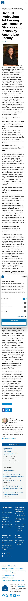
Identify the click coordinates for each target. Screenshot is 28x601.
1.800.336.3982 (21, 586)
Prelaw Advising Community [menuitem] (9, 462)
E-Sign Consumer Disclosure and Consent (13, 580)
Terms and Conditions (8, 568)
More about (9, 438)
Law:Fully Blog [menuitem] (7, 451)
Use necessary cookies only (14, 324)
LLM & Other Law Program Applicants (20, 509)
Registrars (6, 553)
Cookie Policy (23, 294)
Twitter (6, 410)
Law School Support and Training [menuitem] (11, 460)
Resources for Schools (14, 444)
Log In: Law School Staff (8, 548)
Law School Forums (7, 524)
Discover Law (5, 510)
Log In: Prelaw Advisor (20, 543)
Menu (26, 3)
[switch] (25, 303)
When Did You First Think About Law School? (12, 480)
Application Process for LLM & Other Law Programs (20, 519)
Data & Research (6, 542)
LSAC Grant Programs (7, 540)
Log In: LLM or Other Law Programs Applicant (20, 529)
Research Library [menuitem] (8, 454)
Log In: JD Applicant (9, 527)
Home (3, 8)
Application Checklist (7, 512)
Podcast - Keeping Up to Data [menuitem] (11, 453)
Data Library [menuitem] (7, 449)
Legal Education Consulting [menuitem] (10, 456)
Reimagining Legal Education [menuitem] (10, 458)
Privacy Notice (12, 566)
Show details (21, 316)
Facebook (3, 410)
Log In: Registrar (8, 556)
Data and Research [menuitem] (7, 448)
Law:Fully (7, 8)
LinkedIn (10, 410)
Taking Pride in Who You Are (8, 470)
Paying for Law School (7, 515)
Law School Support (7, 545)
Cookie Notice (19, 568)
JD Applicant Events (7, 522)
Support (4, 566)
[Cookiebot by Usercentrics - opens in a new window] (21, 276)
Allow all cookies (14, 320)
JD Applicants (7, 507)
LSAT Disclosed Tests (7, 578)
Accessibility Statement (8, 575)
